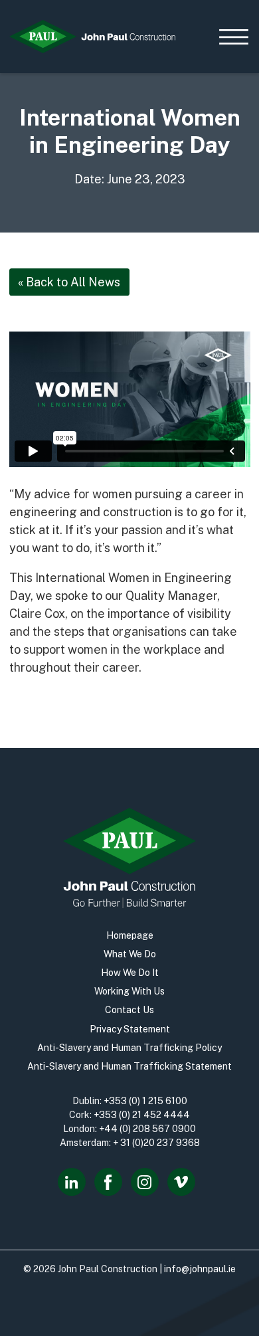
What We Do (130, 954)
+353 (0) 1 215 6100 (145, 1101)
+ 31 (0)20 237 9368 (156, 1142)
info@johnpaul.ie (200, 1269)
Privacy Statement (130, 1029)
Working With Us (129, 991)
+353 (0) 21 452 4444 (142, 1114)
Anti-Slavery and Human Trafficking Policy (129, 1047)
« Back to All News (69, 282)
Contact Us (129, 1009)
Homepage (129, 935)
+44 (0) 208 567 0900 (147, 1128)
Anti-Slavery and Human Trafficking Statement (129, 1066)
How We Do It (130, 972)
